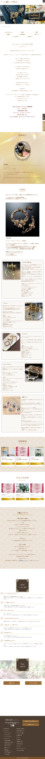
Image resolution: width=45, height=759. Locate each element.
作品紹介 (36, 32)
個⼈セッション (7, 747)
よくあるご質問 (15, 36)
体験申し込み (30, 724)
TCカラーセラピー (7, 745)
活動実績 (8, 34)
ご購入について (36, 34)
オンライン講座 (20, 733)
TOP (2, 26)
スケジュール (22, 748)
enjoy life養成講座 (7, 740)
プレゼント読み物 (7, 752)
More (8, 463)
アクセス (19, 746)
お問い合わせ (20, 743)
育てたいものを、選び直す (7, 459)
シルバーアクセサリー (8, 736)
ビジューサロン (7, 734)
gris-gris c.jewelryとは (8, 32)
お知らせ (19, 739)
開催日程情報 (22, 34)
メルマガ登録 (6, 754)
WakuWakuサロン (20, 730)
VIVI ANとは (6, 728)
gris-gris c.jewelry (20, 728)
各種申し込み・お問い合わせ (30, 721)
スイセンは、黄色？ (35, 459)
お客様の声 (29, 36)
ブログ (25, 116)
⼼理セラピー (6, 749)
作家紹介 (22, 32)
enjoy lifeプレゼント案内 (8, 742)
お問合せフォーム (23, 560)
